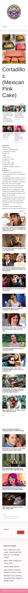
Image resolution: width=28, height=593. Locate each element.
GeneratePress (23, 590)
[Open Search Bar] (25, 27)
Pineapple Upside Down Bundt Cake (11, 516)
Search (6, 529)
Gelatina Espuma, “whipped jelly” (11, 518)
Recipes (5, 514)
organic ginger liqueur (11, 566)
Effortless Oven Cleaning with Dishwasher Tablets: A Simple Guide (13, 578)
